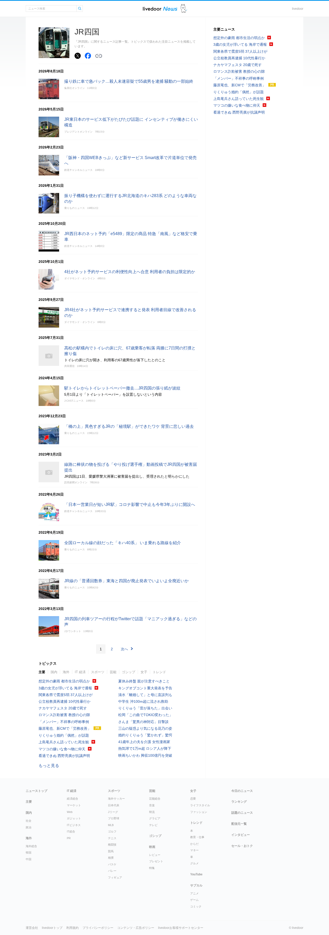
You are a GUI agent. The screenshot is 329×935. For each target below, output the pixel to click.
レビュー (154, 854)
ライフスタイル (200, 805)
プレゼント (156, 861)
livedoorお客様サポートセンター (180, 928)
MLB (111, 825)
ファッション (198, 811)
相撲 (111, 857)
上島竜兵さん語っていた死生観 (64, 742)
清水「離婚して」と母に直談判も (145, 695)
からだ (194, 843)
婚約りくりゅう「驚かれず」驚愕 (145, 735)
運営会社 (32, 928)
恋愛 (193, 798)
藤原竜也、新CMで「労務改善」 (65, 728)
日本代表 (113, 805)
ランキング (239, 801)
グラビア (154, 818)
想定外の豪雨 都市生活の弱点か (64, 681)
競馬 (111, 851)
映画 (152, 847)
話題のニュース (242, 812)
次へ (124, 649)
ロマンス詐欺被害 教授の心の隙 (64, 715)
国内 (54, 672)
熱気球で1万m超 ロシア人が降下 (144, 748)
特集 (152, 867)
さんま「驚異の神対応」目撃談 (143, 722)
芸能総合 (154, 798)
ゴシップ (128, 672)
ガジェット (74, 818)
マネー (194, 850)
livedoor (297, 9)
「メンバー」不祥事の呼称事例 (64, 722)
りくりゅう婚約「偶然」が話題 (64, 735)
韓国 (28, 852)
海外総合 (31, 846)
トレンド (159, 672)
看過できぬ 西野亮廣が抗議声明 (64, 756)
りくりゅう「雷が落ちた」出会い (145, 708)
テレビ (153, 825)
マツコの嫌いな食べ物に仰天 (62, 749)
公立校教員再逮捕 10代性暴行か (64, 701)
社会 (28, 820)
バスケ (112, 864)
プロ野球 (113, 818)
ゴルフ (112, 831)
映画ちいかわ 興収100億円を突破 (145, 755)
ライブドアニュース (160, 8)
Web (69, 811)
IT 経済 (80, 672)
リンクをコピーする (98, 56)
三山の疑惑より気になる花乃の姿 (145, 728)
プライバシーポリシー (98, 928)
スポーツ (97, 672)
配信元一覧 (239, 824)
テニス (112, 838)
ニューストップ (36, 791)
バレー (112, 870)
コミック (196, 906)
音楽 (152, 805)
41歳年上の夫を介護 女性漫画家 (144, 742)
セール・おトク (242, 846)
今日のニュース (242, 791)
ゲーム (194, 899)
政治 (28, 827)
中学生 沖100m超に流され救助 (143, 701)
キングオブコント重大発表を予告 (145, 688)
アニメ (194, 893)
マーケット (74, 805)
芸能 (113, 672)
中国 (28, 859)
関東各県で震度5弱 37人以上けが (66, 695)
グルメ (194, 863)
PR (69, 838)
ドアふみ (184, 8)
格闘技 (112, 844)
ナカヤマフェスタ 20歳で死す (63, 708)
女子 (144, 672)
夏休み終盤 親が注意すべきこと (144, 681)
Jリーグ (113, 811)
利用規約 (72, 928)
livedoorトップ (52, 928)
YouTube (196, 874)
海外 (66, 672)
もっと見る (49, 765)
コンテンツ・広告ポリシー (135, 928)
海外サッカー (116, 798)
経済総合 (72, 798)
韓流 (152, 811)
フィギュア (115, 877)
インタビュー (240, 835)
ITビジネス (74, 825)
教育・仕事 (197, 837)
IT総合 (71, 831)
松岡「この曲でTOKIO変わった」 (145, 715)
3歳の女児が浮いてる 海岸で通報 (65, 688)
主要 (42, 672)
